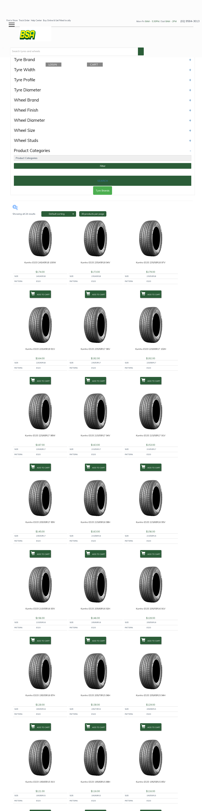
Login (54, 64)
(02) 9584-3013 (189, 21)
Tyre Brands (103, 190)
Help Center (36, 20)
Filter (102, 165)
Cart (95, 64)
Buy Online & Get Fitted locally (57, 20)
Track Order (24, 20)
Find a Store (12, 20)
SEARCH (102, 180)
